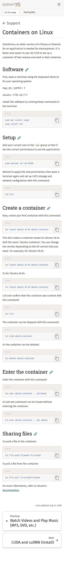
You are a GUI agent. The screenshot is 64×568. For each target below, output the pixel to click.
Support (13, 23)
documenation (10, 490)
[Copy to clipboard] (57, 120)
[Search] (59, 4)
